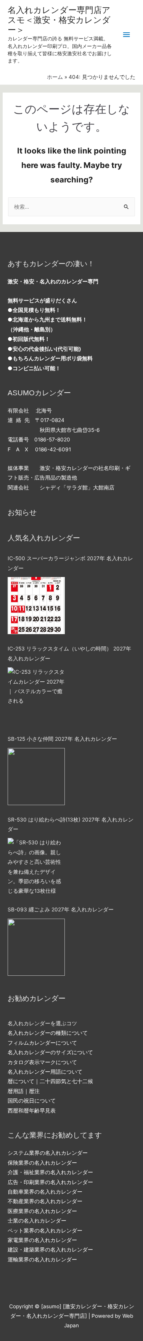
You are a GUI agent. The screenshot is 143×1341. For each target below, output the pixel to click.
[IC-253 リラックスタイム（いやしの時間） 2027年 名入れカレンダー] (36, 695)
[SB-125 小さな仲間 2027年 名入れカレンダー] (36, 776)
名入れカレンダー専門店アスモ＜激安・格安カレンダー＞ (59, 20)
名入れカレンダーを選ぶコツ (42, 1023)
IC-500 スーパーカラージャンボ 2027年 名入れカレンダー (70, 563)
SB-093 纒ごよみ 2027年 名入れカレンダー (61, 909)
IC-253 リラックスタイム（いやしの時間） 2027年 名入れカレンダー (69, 653)
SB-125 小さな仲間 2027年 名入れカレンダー (62, 739)
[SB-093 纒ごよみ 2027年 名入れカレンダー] (36, 947)
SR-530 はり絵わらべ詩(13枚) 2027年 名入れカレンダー (70, 824)
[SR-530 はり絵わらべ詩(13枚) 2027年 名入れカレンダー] (36, 866)
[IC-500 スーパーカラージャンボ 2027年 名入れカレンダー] (36, 605)
